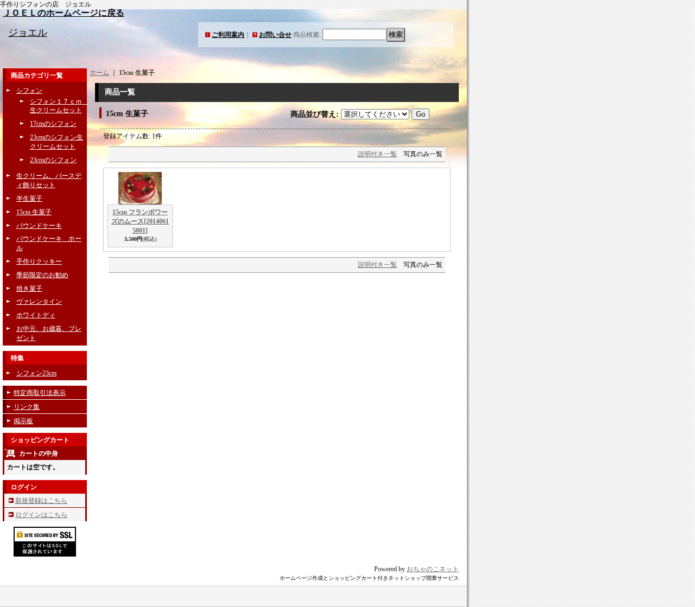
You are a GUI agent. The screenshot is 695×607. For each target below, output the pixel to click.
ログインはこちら (41, 515)
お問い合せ (275, 35)
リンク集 (27, 407)
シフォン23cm (36, 373)
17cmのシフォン (53, 123)
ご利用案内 (228, 35)
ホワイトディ (35, 315)
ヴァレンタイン (39, 301)
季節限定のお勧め (42, 275)
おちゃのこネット (433, 569)
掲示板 (23, 421)
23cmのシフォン (53, 160)
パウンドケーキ (39, 225)
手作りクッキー (39, 261)
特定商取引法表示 (40, 393)
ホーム (99, 72)
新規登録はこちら (41, 500)
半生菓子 (29, 198)
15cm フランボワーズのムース (140, 221)
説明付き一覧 (377, 154)
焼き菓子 (29, 288)
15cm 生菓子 (34, 212)
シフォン (29, 90)
